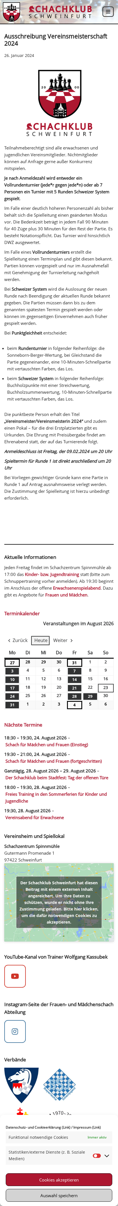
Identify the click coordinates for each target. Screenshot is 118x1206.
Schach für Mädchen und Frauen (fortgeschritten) (53, 761)
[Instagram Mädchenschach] (15, 1031)
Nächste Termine (23, 724)
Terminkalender (22, 613)
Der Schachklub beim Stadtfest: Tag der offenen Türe (56, 777)
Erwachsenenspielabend (77, 588)
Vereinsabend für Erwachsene (34, 817)
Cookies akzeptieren (59, 1180)
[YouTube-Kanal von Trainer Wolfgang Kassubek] (15, 976)
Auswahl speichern (59, 1195)
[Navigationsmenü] (108, 12)
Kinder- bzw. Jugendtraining (52, 574)
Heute (41, 640)
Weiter (60, 640)
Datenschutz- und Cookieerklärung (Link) (38, 1127)
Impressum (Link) (87, 1127)
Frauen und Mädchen (66, 595)
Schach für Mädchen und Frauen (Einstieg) (46, 744)
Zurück (20, 640)
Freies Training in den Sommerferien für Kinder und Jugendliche (56, 797)
